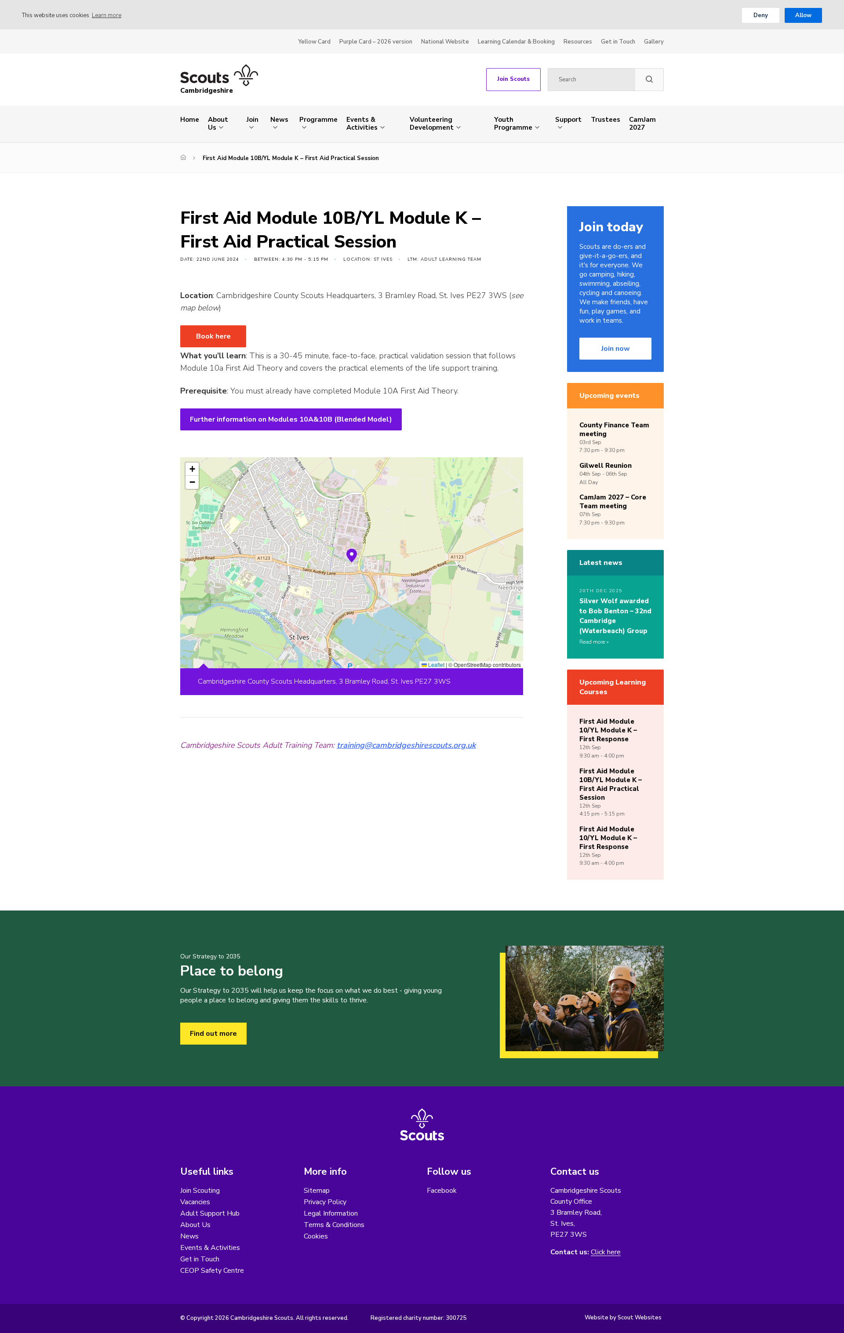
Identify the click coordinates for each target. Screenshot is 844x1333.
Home (189, 119)
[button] (352, 556)
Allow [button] (803, 15)
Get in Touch (618, 42)
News (279, 119)
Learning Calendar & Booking (516, 42)
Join (252, 119)
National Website (445, 42)
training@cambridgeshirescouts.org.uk (406, 745)
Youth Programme (513, 123)
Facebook (442, 1190)
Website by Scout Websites (623, 1318)
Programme (318, 119)
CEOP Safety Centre (212, 1270)
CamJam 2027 (642, 123)
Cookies (316, 1236)
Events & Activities (362, 123)
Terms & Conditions (334, 1225)
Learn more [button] (106, 15)
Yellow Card (314, 42)
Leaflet (435, 664)
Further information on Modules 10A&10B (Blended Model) (291, 419)
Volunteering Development (432, 123)
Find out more (213, 1033)
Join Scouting (200, 1190)
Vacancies (195, 1202)
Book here (213, 336)
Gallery (654, 42)
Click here (606, 1252)
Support (568, 119)
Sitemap (317, 1190)
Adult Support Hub (210, 1213)
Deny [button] (760, 15)
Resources (578, 42)
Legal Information (331, 1213)
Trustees (605, 119)
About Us (218, 123)
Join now (615, 348)
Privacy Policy (325, 1202)
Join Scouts (513, 79)
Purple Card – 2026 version (375, 42)
